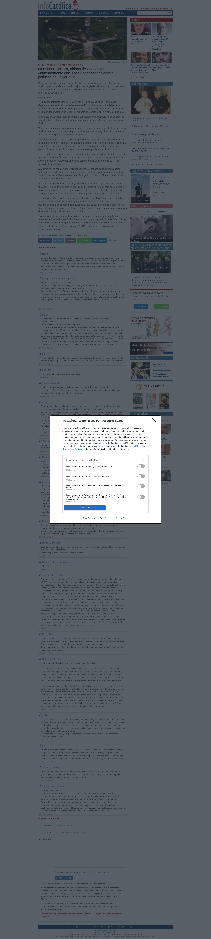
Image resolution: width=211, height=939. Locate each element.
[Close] (155, 421)
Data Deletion (89, 518)
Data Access (105, 518)
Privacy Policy (122, 518)
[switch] (141, 466)
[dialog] (105, 470)
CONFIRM (85, 508)
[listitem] (105, 460)
